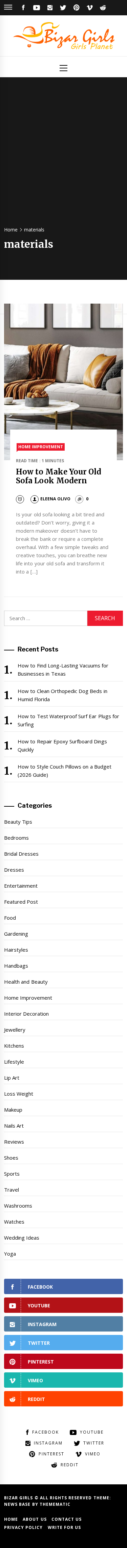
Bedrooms (16, 837)
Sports (12, 1173)
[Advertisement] (63, 155)
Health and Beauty (26, 981)
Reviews (14, 1141)
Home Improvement (40, 447)
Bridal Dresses (21, 853)
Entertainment (21, 885)
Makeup (13, 1109)
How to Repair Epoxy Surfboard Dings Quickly (62, 745)
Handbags (16, 965)
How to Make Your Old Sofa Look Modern (58, 476)
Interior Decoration (26, 1013)
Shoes (11, 1157)
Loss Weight (18, 1093)
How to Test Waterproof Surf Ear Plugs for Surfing (68, 720)
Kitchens (14, 1045)
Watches (14, 1221)
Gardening (16, 933)
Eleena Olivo (55, 499)
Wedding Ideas (21, 1237)
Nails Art (14, 1125)
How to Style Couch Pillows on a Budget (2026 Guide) (64, 770)
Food (10, 917)
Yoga (10, 1253)
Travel (11, 1189)
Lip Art (11, 1077)
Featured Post (21, 901)
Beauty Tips (18, 821)
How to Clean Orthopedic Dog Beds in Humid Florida (62, 695)
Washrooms (18, 1205)
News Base (18, 1504)
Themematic (55, 1504)
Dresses (14, 869)
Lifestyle (14, 1061)
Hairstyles (16, 949)
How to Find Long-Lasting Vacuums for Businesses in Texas (63, 669)
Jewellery (14, 1029)
